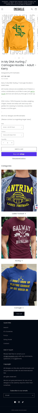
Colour (3, 131)
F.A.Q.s (6, 335)
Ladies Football (18, 214)
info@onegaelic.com (11, 356)
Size (2, 123)
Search (6, 327)
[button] (2, 9)
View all (19, 314)
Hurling (18, 261)
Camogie (18, 308)
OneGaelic (16, 410)
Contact (6, 343)
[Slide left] (15, 58)
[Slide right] (23, 58)
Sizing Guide (8, 339)
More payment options (19, 158)
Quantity (3, 139)
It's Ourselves (8, 331)
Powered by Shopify (23, 410)
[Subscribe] (32, 395)
